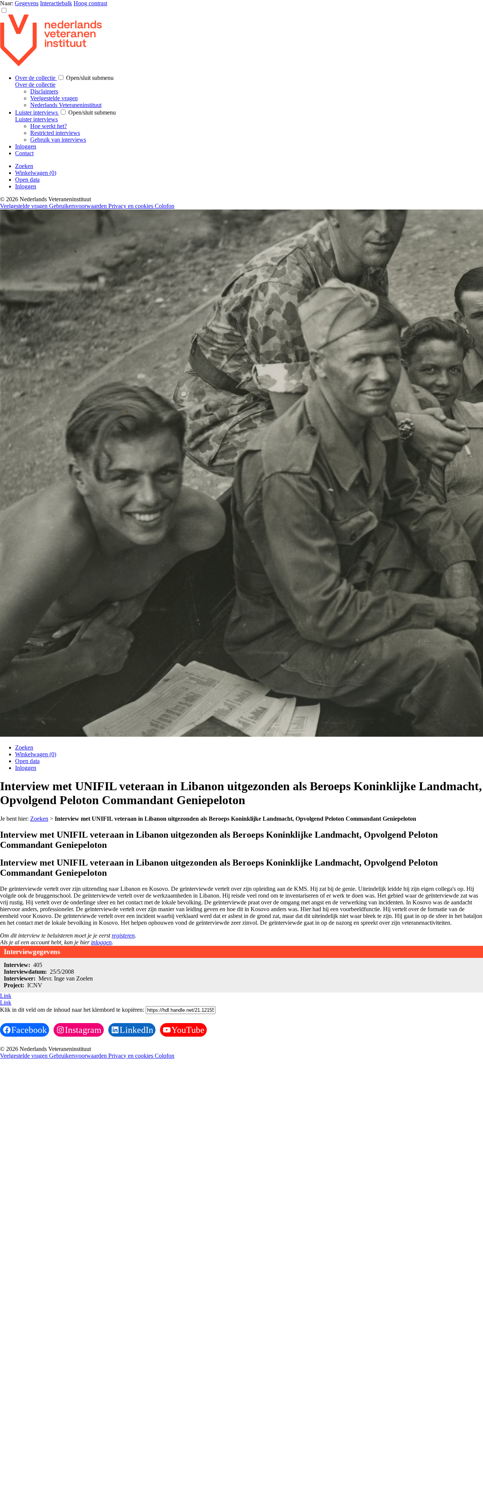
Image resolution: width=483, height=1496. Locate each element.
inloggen (101, 942)
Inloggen (25, 146)
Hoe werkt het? (48, 126)
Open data (27, 179)
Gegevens (26, 3)
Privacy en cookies (131, 206)
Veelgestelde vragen (54, 98)
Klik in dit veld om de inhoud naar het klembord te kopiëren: (73, 1010)
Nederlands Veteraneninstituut (66, 105)
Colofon (164, 206)
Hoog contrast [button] (90, 3)
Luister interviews (37, 112)
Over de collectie (36, 78)
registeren (123, 935)
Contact (24, 153)
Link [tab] (5, 996)
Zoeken (24, 166)
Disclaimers (44, 91)
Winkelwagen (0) (35, 173)
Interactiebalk (56, 3)
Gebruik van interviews (58, 139)
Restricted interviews (55, 133)
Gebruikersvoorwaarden (78, 206)
